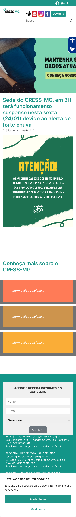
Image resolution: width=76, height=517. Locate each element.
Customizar (38, 509)
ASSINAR (38, 430)
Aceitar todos (38, 499)
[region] (38, 495)
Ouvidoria (58, 13)
